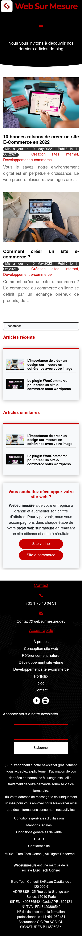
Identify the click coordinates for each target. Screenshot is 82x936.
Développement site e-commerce (41, 670)
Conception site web (41, 649)
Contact (41, 690)
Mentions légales (39, 825)
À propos (41, 642)
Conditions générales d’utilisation (39, 818)
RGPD (39, 839)
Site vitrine (41, 544)
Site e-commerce (41, 555)
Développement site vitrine (41, 663)
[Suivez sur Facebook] (36, 700)
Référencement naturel (41, 656)
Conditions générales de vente (39, 832)
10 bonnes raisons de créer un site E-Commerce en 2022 (41, 139)
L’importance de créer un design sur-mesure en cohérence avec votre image (49, 365)
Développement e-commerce (27, 160)
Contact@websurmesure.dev (41, 622)
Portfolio (41, 676)
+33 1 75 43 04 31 (41, 603)
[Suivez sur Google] (45, 700)
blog (41, 683)
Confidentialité (39, 846)
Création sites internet (54, 154)
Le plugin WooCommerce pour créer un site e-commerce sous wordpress (49, 385)
